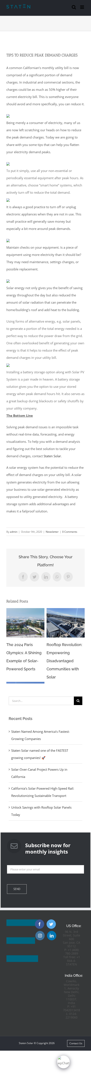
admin (13, 532)
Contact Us (75, 1043)
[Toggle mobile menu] (82, 7)
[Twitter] (51, 924)
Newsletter (52, 532)
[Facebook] (39, 924)
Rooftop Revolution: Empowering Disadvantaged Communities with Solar (64, 660)
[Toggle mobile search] (74, 7)
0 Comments (69, 532)
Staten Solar (52, 456)
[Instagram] (40, 935)
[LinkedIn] (51, 935)
